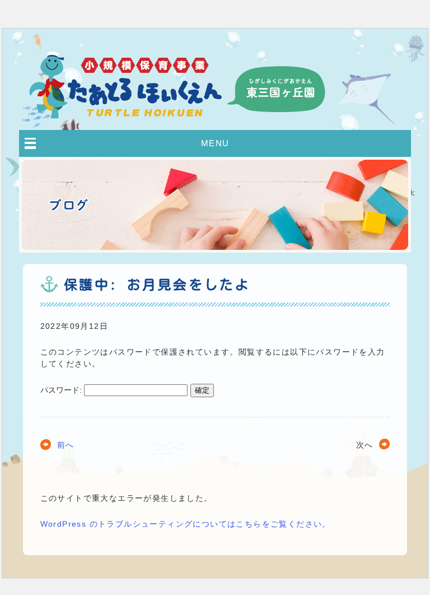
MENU (215, 143)
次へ (364, 444)
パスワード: (62, 389)
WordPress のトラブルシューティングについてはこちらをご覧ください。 (185, 523)
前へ (65, 444)
